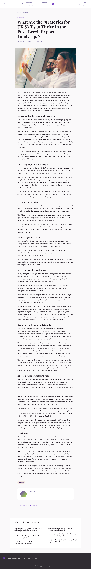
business (14, 4)
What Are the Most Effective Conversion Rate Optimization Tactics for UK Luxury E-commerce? (28, 530)
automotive (6, 4)
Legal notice (26, 558)
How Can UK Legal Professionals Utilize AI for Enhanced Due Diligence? (62, 535)
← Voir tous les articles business (27, 506)
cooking (21, 4)
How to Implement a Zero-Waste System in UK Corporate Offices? (62, 541)
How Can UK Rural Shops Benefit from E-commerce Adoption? (27, 537)
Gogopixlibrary (13, 558)
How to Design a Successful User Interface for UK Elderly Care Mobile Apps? (28, 542)
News (59, 4)
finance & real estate (29, 4)
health (38, 4)
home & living (44, 4)
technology (77, 4)
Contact (34, 558)
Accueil (19, 12)
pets (64, 4)
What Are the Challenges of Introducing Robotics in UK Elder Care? (60, 529)
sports (70, 4)
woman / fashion (85, 4)
